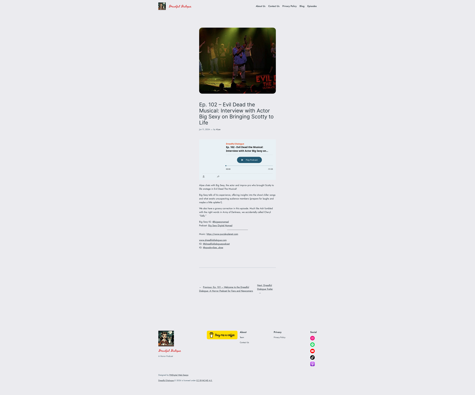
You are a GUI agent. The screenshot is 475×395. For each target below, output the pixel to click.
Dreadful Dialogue (180, 6)
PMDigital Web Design (178, 375)
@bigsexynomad (221, 221)
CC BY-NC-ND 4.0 (204, 380)
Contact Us (273, 6)
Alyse (218, 129)
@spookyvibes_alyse (213, 247)
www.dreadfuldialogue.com (213, 240)
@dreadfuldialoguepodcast (216, 243)
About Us (260, 6)
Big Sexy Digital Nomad (220, 225)
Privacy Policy (289, 6)
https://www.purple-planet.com (222, 234)
